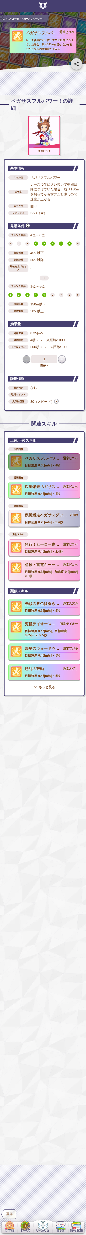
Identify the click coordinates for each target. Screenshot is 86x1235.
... (4, 18)
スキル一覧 (13, 18)
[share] (76, 64)
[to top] (76, 1214)
